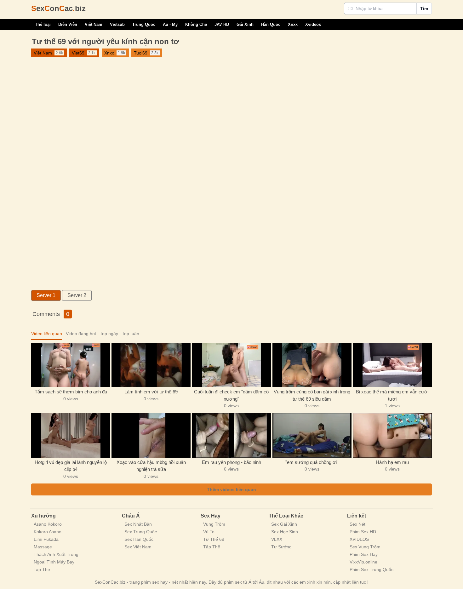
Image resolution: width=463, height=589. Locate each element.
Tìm (424, 8)
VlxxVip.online (363, 561)
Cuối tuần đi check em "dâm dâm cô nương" (231, 395)
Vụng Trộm (214, 524)
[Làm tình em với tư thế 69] (151, 365)
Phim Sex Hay (364, 554)
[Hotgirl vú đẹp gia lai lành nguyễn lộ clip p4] (70, 435)
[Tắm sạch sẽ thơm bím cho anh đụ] (70, 365)
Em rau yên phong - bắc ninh (231, 462)
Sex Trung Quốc (140, 531)
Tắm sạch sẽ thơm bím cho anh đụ (71, 391)
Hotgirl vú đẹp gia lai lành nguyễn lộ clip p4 (71, 466)
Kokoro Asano (47, 531)
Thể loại (43, 24)
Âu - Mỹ (170, 24)
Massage (43, 546)
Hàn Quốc (270, 24)
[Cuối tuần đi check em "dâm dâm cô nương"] (231, 365)
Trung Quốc (143, 24)
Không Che (196, 24)
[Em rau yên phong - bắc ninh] (231, 435)
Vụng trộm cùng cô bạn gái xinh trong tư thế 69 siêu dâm (312, 395)
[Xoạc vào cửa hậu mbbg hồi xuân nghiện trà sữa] (151, 435)
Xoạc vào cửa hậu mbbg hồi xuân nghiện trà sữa (151, 466)
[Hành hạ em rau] (392, 435)
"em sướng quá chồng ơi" (311, 462)
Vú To (208, 531)
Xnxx (293, 24)
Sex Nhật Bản (138, 524)
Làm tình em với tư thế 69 (151, 391)
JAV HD (221, 24)
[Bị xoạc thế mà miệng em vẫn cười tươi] (392, 365)
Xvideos (313, 24)
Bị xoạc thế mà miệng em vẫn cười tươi (392, 395)
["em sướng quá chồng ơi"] (312, 435)
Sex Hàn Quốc (138, 539)
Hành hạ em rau (392, 462)
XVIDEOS (359, 539)
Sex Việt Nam (137, 546)
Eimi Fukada (46, 539)
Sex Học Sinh (284, 531)
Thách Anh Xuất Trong (56, 554)
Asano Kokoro (48, 524)
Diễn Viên (67, 24)
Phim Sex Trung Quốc (371, 569)
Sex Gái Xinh (284, 524)
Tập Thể (211, 546)
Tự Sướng (281, 546)
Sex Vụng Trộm (365, 546)
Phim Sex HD (363, 531)
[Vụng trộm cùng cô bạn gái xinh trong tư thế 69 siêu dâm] (312, 365)
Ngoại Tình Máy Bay (54, 561)
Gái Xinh (245, 24)
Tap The (42, 569)
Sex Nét (357, 524)
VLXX (276, 539)
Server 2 (76, 295)
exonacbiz (58, 8)
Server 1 (46, 295)
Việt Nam (93, 24)
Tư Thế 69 (213, 539)
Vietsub (117, 24)
